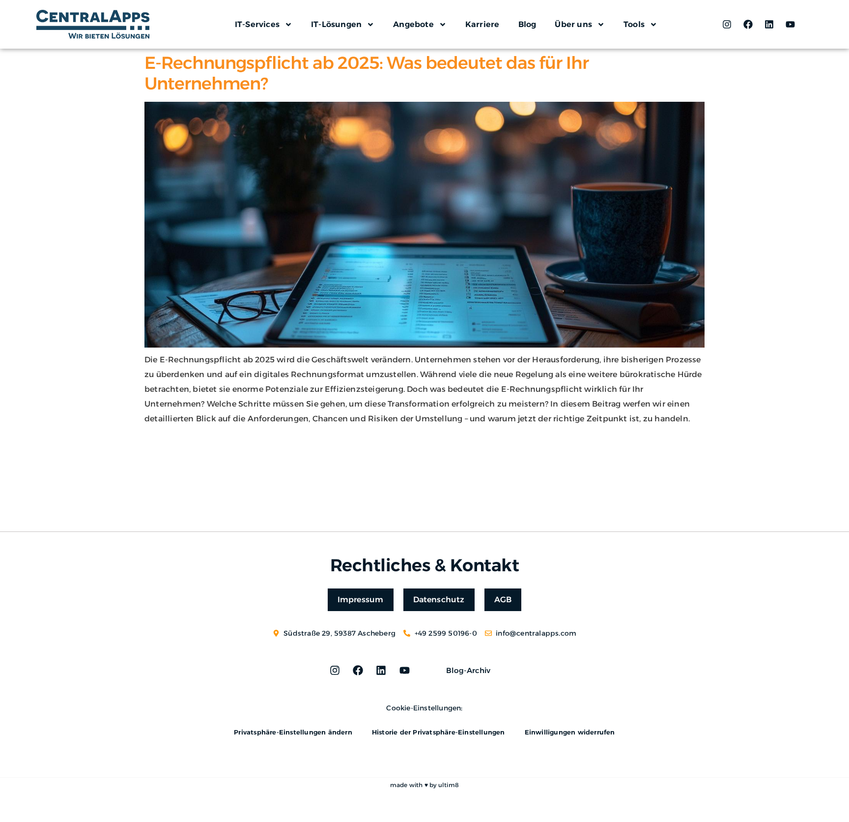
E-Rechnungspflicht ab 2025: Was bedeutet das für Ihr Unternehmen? (366, 73)
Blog (527, 24)
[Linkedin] (769, 24)
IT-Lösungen (336, 24)
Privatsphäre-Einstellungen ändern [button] (293, 732)
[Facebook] (747, 24)
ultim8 (448, 785)
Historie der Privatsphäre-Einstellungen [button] (438, 732)
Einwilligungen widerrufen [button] (570, 732)
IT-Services (257, 24)
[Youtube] (790, 24)
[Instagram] (726, 24)
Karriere (482, 24)
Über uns (573, 24)
